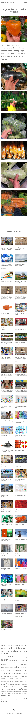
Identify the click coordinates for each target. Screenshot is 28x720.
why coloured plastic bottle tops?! (6, 585)
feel (12, 667)
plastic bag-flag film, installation (6, 480)
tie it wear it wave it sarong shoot (20, 265)
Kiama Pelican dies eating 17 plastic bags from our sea (6, 570)
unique (25, 696)
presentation (14, 691)
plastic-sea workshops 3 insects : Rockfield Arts (21, 375)
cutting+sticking (12, 662)
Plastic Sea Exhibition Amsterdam (6, 465)
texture (22, 696)
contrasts (18, 660)
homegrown (18, 673)
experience (23, 664)
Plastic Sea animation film (20, 436)
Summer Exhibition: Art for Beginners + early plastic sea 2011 (20, 615)
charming (20, 657)
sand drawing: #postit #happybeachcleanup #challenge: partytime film (20, 359)
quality (13, 693)
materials (13, 686)
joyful (19, 676)
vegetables (17, 699)
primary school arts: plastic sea (20, 480)
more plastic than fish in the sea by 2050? (7, 450)
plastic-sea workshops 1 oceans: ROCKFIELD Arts (21, 391)
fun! (18, 667)
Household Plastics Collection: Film (19, 465)
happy (13, 673)
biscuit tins (4, 657)
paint (25, 686)
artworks (7, 651)
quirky (17, 693)
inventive (14, 676)
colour (4, 659)
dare (26, 662)
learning (3, 678)
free (15, 667)
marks (9, 686)
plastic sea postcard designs (6, 328)
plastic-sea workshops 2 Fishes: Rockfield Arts (7, 391)
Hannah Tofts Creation (7, 2)
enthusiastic (17, 664)
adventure (3, 645)
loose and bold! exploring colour (14, 681)
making (5, 686)
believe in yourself (23, 654)
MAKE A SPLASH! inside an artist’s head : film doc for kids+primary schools (6, 249)
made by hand (19, 684)
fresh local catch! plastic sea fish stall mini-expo (6, 358)
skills (12, 696)
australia (11, 654)
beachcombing (16, 654)
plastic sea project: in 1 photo (21, 314)
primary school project (22, 691)
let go (8, 678)
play (15, 689)
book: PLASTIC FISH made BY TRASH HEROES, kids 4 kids (21, 406)
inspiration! (6, 676)
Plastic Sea (17, 231)
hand (8, 670)
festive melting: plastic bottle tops (6, 525)
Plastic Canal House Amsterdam (20, 525)
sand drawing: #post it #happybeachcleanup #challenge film (7, 376)
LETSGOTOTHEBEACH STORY (7, 421)
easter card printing (20, 584)
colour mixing (12, 660)
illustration (25, 673)
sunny (15, 696)
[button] (25, 2)
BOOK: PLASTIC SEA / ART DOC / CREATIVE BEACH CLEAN (6, 406)
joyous (24, 676)
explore (3, 667)
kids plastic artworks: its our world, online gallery (21, 494)
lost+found (13, 684)
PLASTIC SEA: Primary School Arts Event (6, 510)
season (25, 693)
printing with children (6, 693)
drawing (3, 664)
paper (2, 689)
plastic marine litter (8, 689)
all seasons (9, 645)
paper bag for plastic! (6, 613)
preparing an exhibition (6, 691)
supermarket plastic (20, 450)
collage (25, 657)
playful (20, 689)
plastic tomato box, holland (6, 554)
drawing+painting (10, 664)
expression (8, 667)
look (5, 681)
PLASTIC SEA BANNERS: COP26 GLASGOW (20, 343)
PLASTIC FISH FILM (5, 313)
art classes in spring (18, 645)
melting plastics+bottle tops (21, 510)
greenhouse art (24, 667)
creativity (3, 662)
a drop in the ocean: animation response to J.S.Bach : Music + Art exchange (6, 266)
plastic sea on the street (21, 539)
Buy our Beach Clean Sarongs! (6, 436)
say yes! (21, 693)
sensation (6, 695)
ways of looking (11, 702)
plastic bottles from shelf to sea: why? (6, 540)
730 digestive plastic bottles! (6, 599)
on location (17, 686)
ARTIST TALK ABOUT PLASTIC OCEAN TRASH (21, 421)
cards (15, 657)
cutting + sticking (21, 662)
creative (24, 660)
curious (6, 662)
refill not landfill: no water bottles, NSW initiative (6, 495)
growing (2, 670)
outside (22, 686)
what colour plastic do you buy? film (6, 343)
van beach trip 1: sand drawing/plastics (20, 282)
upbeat (2, 699)
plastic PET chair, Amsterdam (19, 554)
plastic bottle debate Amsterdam (20, 599)
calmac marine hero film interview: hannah (20, 328)
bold (10, 656)
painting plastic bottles (21, 568)
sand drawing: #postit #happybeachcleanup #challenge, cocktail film (6, 298)
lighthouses (12, 678)
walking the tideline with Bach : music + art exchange (21, 248)
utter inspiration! (9, 699)
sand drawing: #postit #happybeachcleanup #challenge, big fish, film (20, 298)
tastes (18, 696)
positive (25, 689)
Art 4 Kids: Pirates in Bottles (6, 630)
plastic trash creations (6, 281)
